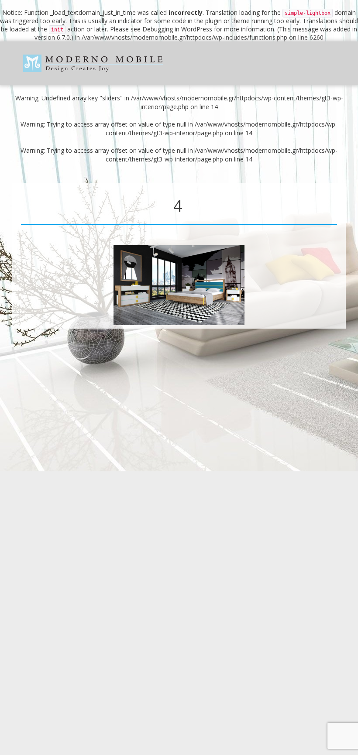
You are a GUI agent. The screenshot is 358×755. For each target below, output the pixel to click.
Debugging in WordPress (177, 29)
